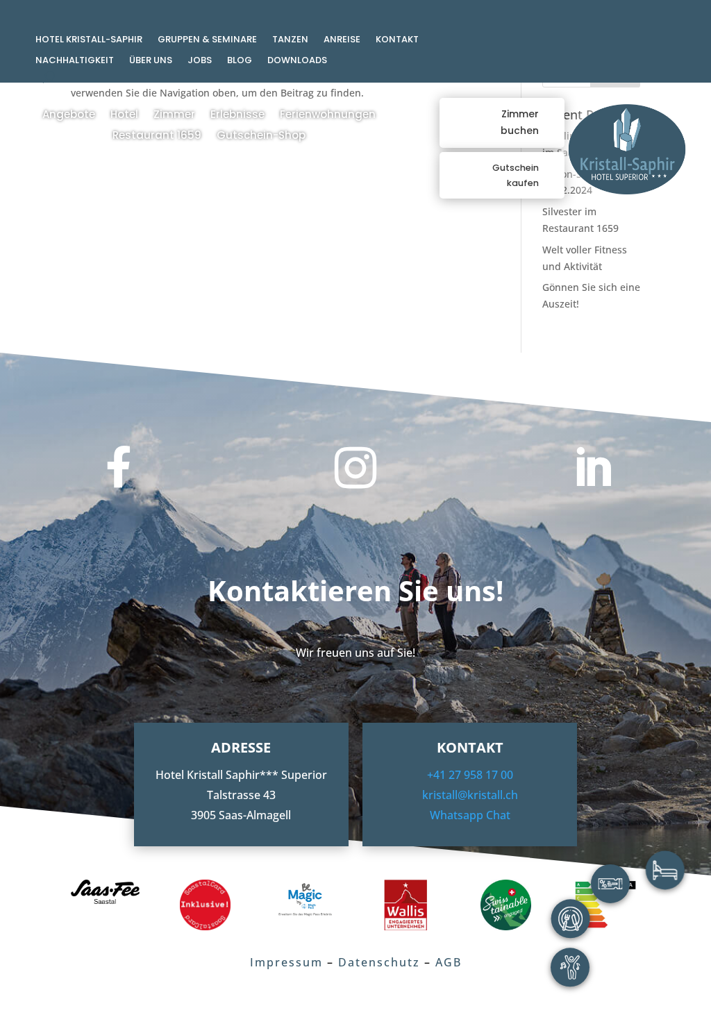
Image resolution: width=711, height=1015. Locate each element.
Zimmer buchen (520, 122)
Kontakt (397, 40)
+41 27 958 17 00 (470, 774)
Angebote (68, 115)
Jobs (199, 61)
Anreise (342, 40)
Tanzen (290, 40)
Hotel (124, 115)
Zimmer (174, 115)
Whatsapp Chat (470, 815)
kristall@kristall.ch (470, 795)
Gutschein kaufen (515, 175)
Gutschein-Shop (261, 136)
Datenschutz (379, 962)
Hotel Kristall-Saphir (88, 40)
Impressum (286, 962)
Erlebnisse (237, 115)
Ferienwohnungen (328, 115)
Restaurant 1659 (156, 136)
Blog (239, 61)
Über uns (150, 61)
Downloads (297, 61)
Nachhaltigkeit (74, 61)
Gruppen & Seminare (207, 40)
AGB (448, 962)
